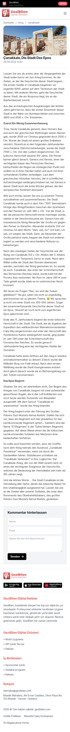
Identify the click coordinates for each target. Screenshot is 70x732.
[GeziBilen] (15, 13)
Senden (15, 556)
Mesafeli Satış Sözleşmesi (38, 716)
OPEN (63, 3)
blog (20, 22)
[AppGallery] (52, 585)
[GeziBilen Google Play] (12, 585)
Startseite (8, 22)
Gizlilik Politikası (12, 716)
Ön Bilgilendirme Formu (16, 722)
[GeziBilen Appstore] (32, 585)
